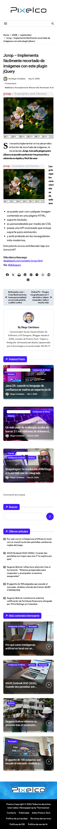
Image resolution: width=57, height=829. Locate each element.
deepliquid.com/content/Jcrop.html (22, 260)
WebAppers (14, 265)
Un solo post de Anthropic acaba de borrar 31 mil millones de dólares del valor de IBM (28, 431)
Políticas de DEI (17, 824)
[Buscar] (50, 516)
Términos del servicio (40, 818)
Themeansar (43, 807)
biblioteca (10, 87)
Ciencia (11, 453)
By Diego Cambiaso (17, 78)
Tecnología (32, 626)
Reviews (31, 665)
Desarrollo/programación (15, 50)
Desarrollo (34, 87)
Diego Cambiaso (30, 327)
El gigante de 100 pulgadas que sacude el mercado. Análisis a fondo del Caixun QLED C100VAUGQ (28, 586)
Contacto (11, 812)
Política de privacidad (16, 818)
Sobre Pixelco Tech (41, 812)
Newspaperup (26, 807)
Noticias (11, 374)
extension (45, 87)
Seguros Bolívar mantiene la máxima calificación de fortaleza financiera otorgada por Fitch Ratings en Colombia (29, 601)
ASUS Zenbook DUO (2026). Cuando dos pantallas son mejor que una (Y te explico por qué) (29, 556)
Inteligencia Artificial (41, 370)
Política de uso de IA (37, 824)
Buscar (13, 507)
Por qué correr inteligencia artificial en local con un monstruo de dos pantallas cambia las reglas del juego (29, 541)
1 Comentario (10, 83)
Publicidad (24, 812)
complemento (22, 87)
